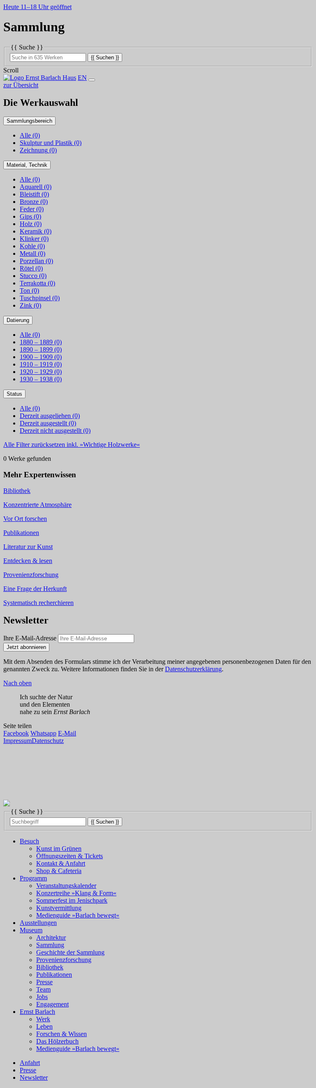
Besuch (29, 841)
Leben (44, 1026)
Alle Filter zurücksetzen (71, 444)
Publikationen (54, 974)
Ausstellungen (38, 922)
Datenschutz (48, 740)
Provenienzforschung (63, 959)
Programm (33, 878)
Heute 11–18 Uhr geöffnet (37, 6)
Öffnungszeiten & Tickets (69, 855)
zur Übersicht (20, 85)
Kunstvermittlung (58, 907)
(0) (50, 142)
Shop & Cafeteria (58, 870)
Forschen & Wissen (61, 1033)
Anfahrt (30, 1062)
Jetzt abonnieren (26, 647)
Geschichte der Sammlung (70, 952)
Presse (44, 981)
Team (43, 989)
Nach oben (17, 682)
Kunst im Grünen (58, 848)
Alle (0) (30, 135)
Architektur (51, 937)
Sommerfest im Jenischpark (71, 900)
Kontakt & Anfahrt (60, 863)
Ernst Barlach (37, 1011)
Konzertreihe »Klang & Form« (76, 893)
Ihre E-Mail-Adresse (29, 638)
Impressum (17, 740)
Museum (31, 930)
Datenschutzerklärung (193, 668)
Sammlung (50, 944)
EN (82, 77)
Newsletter (34, 1077)
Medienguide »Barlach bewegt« (77, 915)
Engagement (52, 1004)
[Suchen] (105, 57)
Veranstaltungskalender (66, 885)
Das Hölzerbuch (57, 1041)
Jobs (42, 996)
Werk (43, 1019)
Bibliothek (49, 967)
